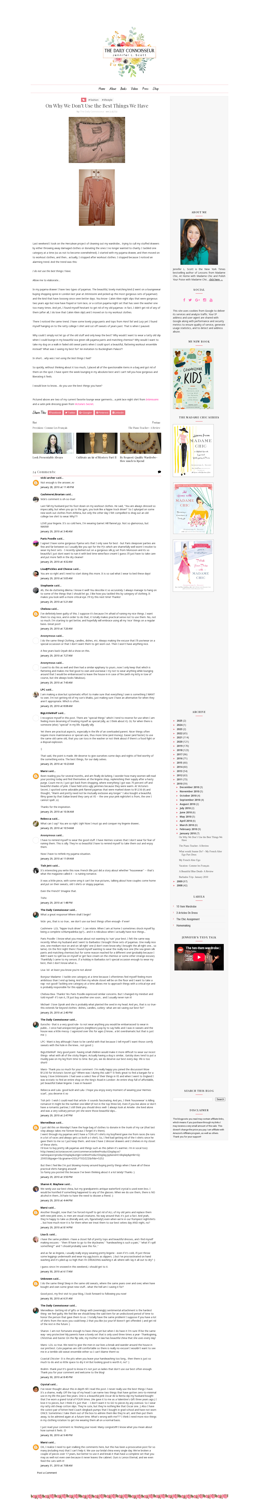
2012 (180, 775)
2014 (180, 766)
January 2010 (188, 833)
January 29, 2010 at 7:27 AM (56, 655)
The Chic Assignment (188, 919)
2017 (180, 754)
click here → (216, 279)
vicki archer (48, 477)
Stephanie (47, 585)
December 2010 (190, 787)
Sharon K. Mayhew (52, 1184)
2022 (180, 733)
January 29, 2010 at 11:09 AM (57, 858)
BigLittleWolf (49, 713)
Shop (156, 89)
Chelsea (46, 608)
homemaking (183, 925)
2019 (180, 746)
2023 (180, 729)
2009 (180, 881)
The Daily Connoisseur (55, 910)
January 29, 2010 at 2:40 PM (56, 1012)
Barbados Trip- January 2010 (193, 877)
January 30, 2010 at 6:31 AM (56, 1298)
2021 (180, 737)
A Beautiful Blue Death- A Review (196, 871)
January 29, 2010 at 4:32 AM (56, 561)
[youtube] (210, 300)
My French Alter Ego (189, 860)
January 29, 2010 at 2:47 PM (56, 1115)
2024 (180, 725)
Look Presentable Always (48, 457)
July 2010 (185, 808)
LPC (43, 689)
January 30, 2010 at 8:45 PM (56, 1377)
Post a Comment (47, 1472)
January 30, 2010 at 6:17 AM (56, 1271)
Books (124, 89)
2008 (180, 885)
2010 (180, 783)
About (112, 89)
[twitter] (190, 300)
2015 (180, 762)
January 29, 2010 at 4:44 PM (56, 1200)
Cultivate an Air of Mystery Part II (96, 457)
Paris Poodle (48, 538)
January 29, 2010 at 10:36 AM (57, 811)
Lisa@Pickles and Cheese (56, 569)
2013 (180, 771)
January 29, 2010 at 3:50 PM (56, 1177)
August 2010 (188, 804)
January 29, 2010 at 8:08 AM (56, 706)
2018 (180, 750)
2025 (180, 720)
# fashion (93, 99)
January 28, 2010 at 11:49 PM (57, 487)
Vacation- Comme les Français (194, 865)
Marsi (44, 771)
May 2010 (186, 816)
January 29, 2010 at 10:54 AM (57, 828)
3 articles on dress (187, 913)
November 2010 (190, 791)
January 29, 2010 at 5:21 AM (56, 601)
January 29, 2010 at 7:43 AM (56, 682)
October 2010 (188, 795)
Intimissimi (152, 399)
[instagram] (204, 300)
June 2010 (186, 812)
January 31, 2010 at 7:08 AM (56, 1465)
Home (101, 89)
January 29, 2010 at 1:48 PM (56, 902)
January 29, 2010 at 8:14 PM (56, 1227)
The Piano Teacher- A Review (194, 846)
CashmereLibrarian (53, 494)
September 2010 (190, 799)
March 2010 (187, 825)
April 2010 (186, 820)
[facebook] (184, 300)
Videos (134, 89)
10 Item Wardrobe (186, 906)
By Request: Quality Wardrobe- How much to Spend (138, 459)
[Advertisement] (199, 151)
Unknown (46, 1278)
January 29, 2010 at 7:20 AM (56, 628)
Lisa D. (45, 1234)
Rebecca (46, 818)
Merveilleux (48, 1122)
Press (145, 89)
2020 (180, 741)
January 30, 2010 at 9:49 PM (56, 1435)
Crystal (45, 1384)
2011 (180, 779)
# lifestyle (107, 99)
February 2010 (189, 829)
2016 (180, 758)
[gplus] (197, 300)
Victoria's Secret (84, 404)
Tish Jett (46, 865)
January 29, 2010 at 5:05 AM (56, 578)
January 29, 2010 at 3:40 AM (56, 531)
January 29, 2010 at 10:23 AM (57, 763)
